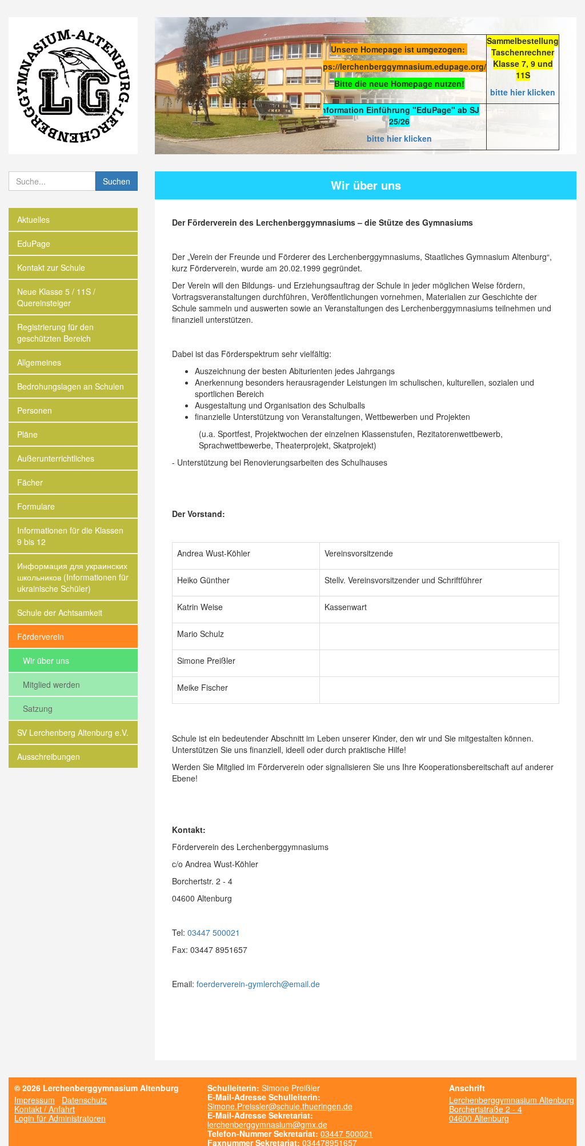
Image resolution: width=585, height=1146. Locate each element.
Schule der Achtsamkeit (59, 612)
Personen (34, 410)
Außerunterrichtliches (55, 458)
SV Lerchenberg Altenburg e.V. (73, 732)
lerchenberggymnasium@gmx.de (267, 1124)
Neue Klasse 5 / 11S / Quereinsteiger (56, 297)
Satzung (38, 708)
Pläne (27, 434)
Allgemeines (39, 362)
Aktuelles (33, 219)
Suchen (116, 181)
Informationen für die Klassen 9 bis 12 (70, 535)
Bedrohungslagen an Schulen (70, 386)
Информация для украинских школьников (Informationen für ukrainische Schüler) (73, 577)
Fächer (30, 482)
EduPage (33, 243)
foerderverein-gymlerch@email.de (258, 983)
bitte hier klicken (522, 92)
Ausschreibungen (48, 756)
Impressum (34, 1099)
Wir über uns (46, 660)
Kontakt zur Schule (51, 267)
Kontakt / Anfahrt (44, 1109)
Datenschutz (84, 1099)
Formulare (36, 506)
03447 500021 (213, 932)
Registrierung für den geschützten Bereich (55, 332)
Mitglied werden (51, 684)
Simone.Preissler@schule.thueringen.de (279, 1106)
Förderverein (40, 636)
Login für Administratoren (60, 1118)
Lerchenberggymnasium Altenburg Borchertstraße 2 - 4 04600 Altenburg (511, 1109)
